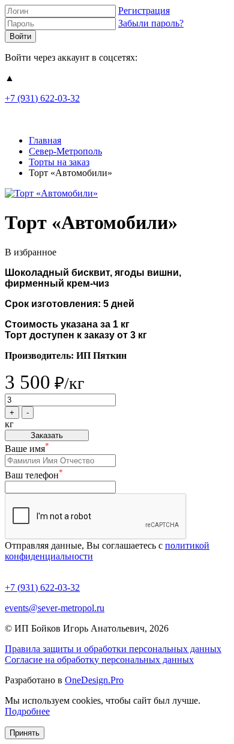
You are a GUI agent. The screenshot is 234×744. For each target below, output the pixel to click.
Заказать (47, 435)
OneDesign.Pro (94, 680)
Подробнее (27, 711)
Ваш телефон (34, 475)
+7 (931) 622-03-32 (42, 98)
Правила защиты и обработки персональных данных (113, 649)
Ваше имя (27, 449)
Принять (25, 732)
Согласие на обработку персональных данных (99, 659)
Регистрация (144, 10)
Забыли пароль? (151, 23)
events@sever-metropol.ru (54, 608)
